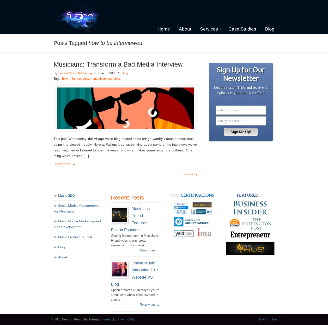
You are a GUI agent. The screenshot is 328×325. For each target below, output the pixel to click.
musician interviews (107, 79)
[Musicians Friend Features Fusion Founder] (119, 221)
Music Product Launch (75, 237)
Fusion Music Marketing (75, 73)
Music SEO (66, 195)
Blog (125, 73)
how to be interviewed (77, 79)
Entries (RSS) (124, 319)
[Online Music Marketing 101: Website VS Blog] (119, 275)
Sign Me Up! (241, 132)
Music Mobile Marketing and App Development (77, 224)
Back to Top (191, 174)
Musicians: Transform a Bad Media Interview (118, 64)
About (62, 257)
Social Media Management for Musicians (76, 208)
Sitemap (106, 319)
